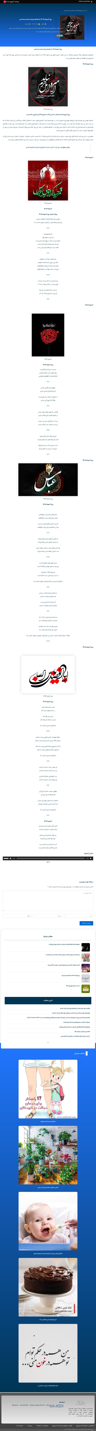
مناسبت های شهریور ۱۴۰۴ (73, 986)
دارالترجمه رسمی (24, 1405)
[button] (91, 1)
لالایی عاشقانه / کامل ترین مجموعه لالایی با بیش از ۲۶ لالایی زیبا (64, 965)
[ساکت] (10, 858)
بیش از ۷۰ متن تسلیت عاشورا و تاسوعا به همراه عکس (43, 147)
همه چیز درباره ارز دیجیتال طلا (82, 1031)
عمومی (83, 10)
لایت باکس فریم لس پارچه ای (37, 1405)
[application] (48, 858)
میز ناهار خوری (59, 1405)
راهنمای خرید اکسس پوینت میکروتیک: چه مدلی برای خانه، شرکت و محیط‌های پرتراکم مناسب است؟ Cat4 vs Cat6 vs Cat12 (58, 1017)
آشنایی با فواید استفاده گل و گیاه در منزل (48, 1187)
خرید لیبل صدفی (50, 1405)
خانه (86, 10)
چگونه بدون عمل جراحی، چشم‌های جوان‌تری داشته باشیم (75, 1008)
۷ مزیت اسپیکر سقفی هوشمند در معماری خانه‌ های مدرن (75, 1036)
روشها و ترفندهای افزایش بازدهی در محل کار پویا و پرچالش (64, 944)
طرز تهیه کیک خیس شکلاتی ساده (48, 1319)
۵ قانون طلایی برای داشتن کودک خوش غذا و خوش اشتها (48, 1253)
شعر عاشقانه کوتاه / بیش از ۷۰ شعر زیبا (48, 1386)
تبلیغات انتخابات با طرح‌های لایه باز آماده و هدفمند (76, 1022)
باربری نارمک (15, 1405)
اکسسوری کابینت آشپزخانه (56, 1406)
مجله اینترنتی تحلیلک (84, 1)
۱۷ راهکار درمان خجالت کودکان (48, 1121)
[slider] (6, 858)
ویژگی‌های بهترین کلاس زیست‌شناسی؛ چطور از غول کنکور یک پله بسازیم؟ (71, 1013)
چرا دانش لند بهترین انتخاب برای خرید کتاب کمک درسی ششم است (63, 955)
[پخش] (91, 858)
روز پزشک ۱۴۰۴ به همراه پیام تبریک (71, 975)
